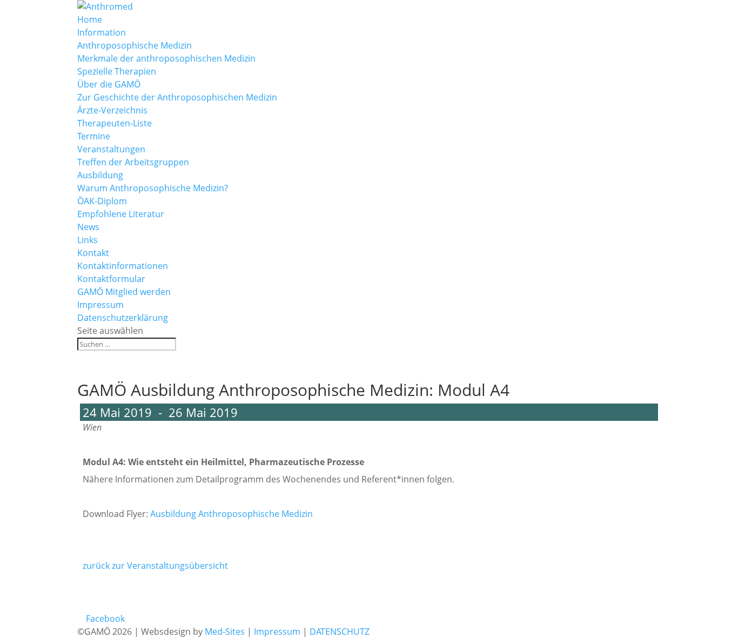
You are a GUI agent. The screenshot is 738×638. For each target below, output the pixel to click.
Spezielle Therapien (116, 71)
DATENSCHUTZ (340, 631)
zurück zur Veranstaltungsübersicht (155, 566)
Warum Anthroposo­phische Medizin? (152, 188)
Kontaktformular (111, 279)
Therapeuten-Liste (114, 123)
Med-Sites (224, 631)
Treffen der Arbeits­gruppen (133, 162)
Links (87, 240)
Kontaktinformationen (122, 266)
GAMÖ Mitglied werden (124, 292)
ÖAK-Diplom (102, 201)
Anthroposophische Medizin (134, 45)
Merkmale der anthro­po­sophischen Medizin (166, 58)
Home (89, 19)
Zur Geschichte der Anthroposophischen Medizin (177, 97)
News (88, 227)
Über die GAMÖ (108, 84)
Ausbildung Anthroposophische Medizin (231, 514)
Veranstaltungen (111, 149)
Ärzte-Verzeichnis (112, 110)
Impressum (100, 305)
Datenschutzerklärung (122, 318)
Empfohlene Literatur (120, 214)
